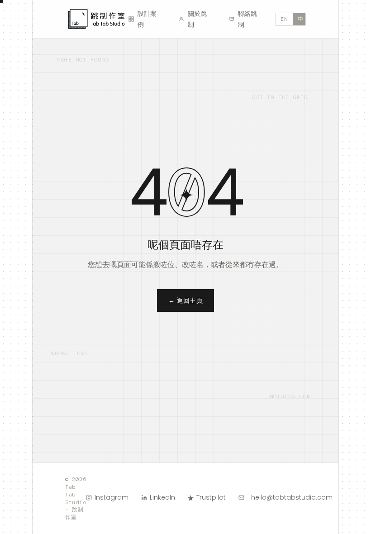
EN (284, 19)
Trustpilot (211, 497)
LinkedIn (162, 497)
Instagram (111, 497)
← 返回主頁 (185, 300)
